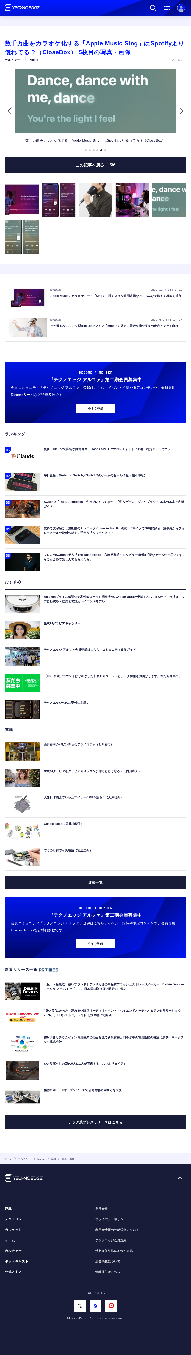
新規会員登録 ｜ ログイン (181, 8)
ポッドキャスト (17, 1261)
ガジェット (13, 1230)
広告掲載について (108, 1261)
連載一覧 (95, 882)
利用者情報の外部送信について (117, 1230)
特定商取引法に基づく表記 (114, 1250)
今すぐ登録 (95, 408)
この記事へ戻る (95, 165)
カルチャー (13, 1250)
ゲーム (10, 1240)
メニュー (167, 8)
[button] (9, 111)
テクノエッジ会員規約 (111, 1240)
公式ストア (13, 1272)
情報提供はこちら (108, 1272)
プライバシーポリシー (111, 1219)
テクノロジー (15, 1219)
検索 (153, 8)
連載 (8, 1208)
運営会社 (102, 1208)
